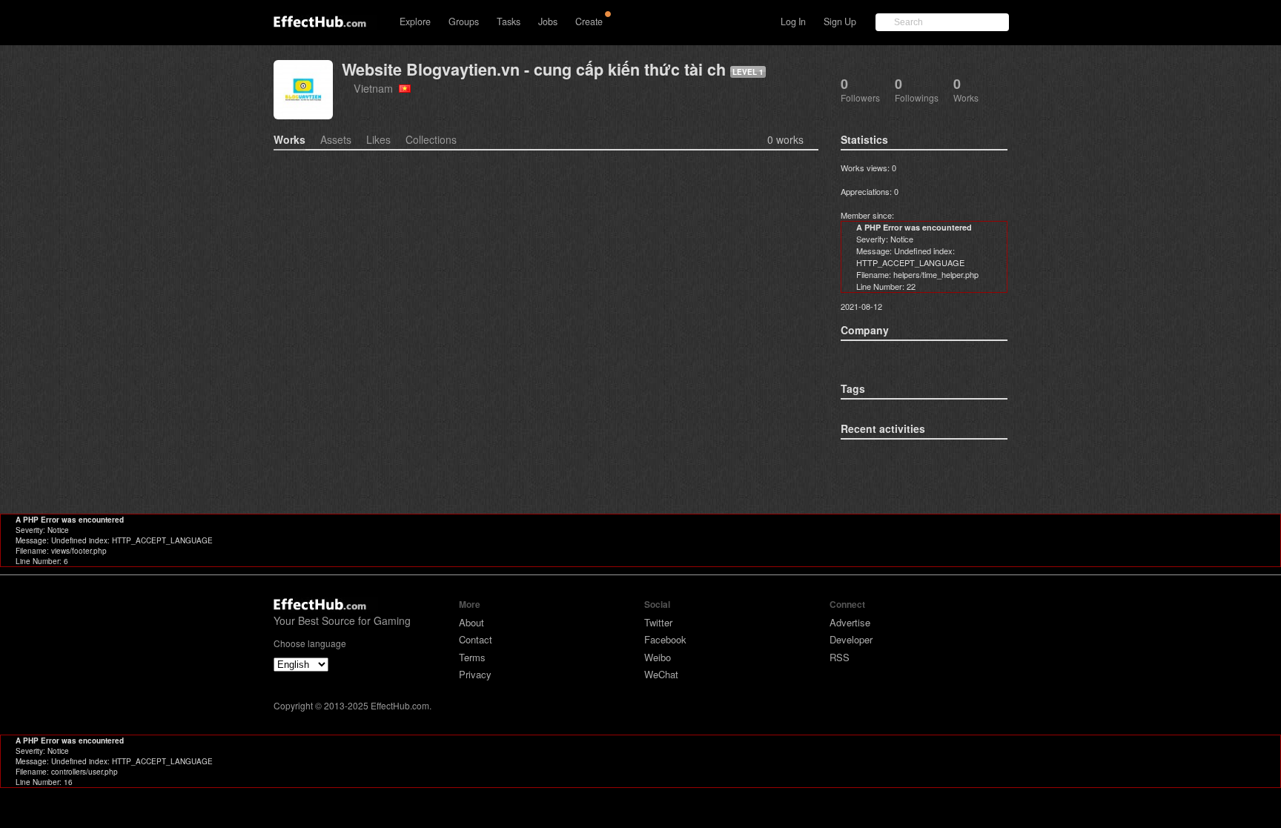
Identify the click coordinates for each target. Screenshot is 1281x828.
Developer (851, 639)
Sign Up (840, 21)
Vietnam (376, 88)
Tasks (508, 21)
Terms (472, 657)
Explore (415, 21)
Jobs (547, 21)
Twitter (658, 622)
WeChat (661, 674)
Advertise (850, 622)
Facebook (665, 639)
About (471, 622)
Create (589, 21)
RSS (840, 657)
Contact (475, 639)
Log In (793, 21)
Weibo (657, 657)
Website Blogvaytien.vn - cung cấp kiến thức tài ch (534, 69)
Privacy (475, 674)
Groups (463, 21)
